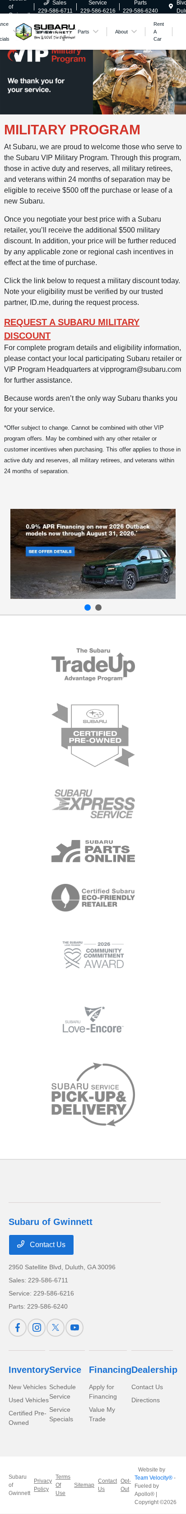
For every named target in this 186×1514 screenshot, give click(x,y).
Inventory (29, 1370)
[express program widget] (93, 803)
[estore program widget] (93, 851)
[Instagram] (37, 1328)
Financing (110, 1370)
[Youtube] (74, 1328)
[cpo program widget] (93, 735)
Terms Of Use (63, 1485)
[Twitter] (55, 1328)
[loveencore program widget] (93, 1019)
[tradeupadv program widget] (93, 664)
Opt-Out (126, 1485)
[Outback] (93, 554)
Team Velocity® (153, 1478)
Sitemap (84, 1485)
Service (65, 1370)
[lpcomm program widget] (93, 955)
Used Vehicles (29, 1400)
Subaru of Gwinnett (19, 1485)
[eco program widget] (93, 898)
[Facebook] (18, 1328)
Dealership (154, 1370)
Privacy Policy (43, 1485)
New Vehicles (27, 1387)
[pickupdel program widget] (93, 1095)
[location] (171, 7)
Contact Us (46, 1244)
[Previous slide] (87, 607)
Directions (145, 1400)
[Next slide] (98, 607)
